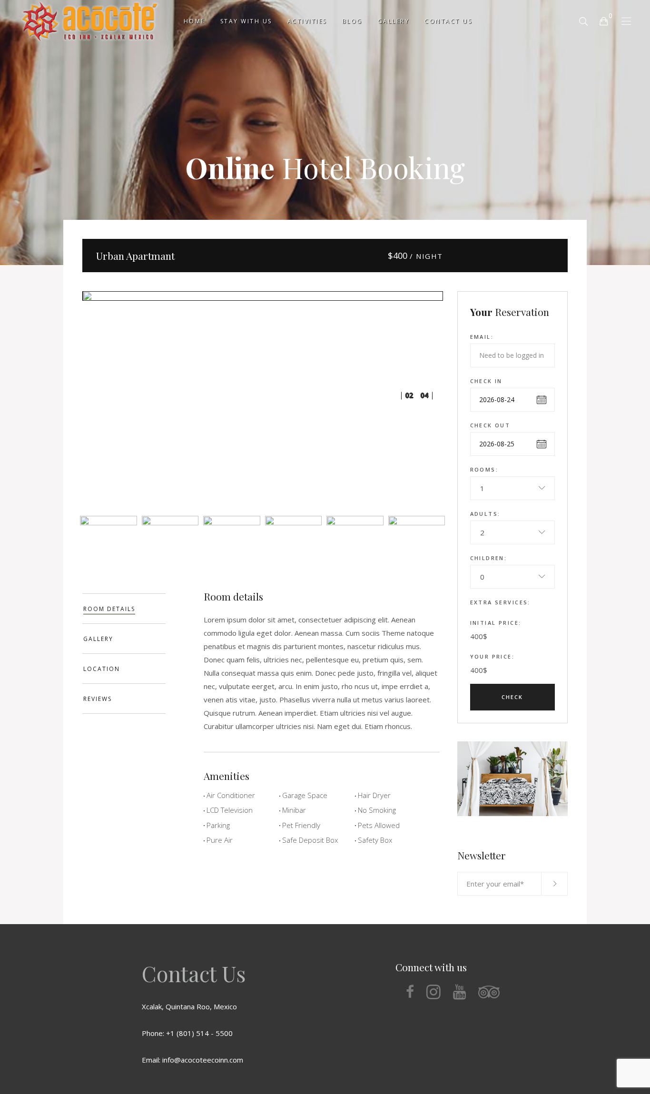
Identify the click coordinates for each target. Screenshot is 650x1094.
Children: (488, 558)
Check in (486, 380)
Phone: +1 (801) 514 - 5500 (187, 1033)
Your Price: (492, 656)
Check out (490, 425)
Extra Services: (500, 602)
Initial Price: (496, 622)
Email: (482, 336)
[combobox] (512, 488)
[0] (603, 20)
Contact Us (194, 973)
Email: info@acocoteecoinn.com (192, 1059)
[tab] (124, 608)
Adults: (485, 513)
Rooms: (484, 469)
